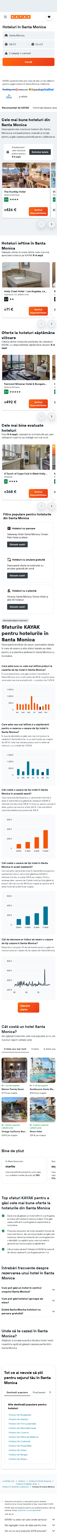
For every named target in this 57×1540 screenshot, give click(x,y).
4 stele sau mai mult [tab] (15, 1049)
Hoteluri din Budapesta (20, 1414)
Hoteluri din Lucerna (18, 1432)
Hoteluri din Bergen (18, 1454)
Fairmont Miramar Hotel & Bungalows (26, 383)
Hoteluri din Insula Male (20, 1445)
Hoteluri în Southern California (15, 1487)
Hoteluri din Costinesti (19, 1441)
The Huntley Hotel (14, 191)
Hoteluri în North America (40, 1481)
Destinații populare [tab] (17, 1392)
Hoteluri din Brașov (18, 1459)
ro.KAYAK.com (8, 1481)
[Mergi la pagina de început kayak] (21, 17)
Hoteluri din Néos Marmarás (22, 1428)
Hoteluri (21, 1481)
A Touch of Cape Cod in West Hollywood (26, 473)
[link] (17, 544)
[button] (5, 16)
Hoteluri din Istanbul (18, 1419)
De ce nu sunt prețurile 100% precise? (26, 1530)
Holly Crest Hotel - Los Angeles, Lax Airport (26, 291)
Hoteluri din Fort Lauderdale (22, 1423)
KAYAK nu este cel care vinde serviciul (26, 1519)
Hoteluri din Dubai (17, 1450)
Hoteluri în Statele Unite (26, 1484)
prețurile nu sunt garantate (29, 1510)
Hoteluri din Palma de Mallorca (23, 1437)
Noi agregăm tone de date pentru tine (25, 1525)
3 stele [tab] (35, 1049)
